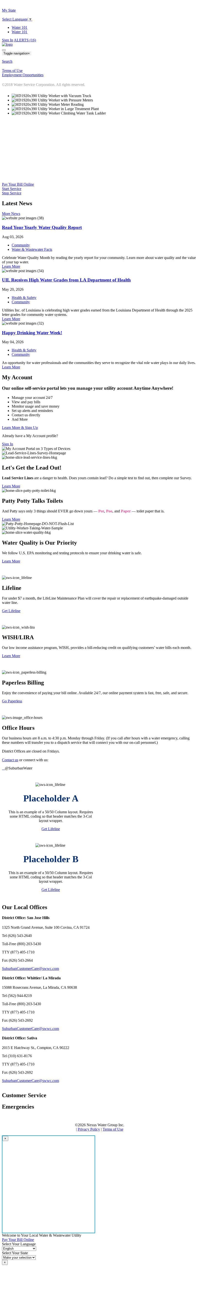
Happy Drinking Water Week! (32, 332)
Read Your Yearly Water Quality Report (42, 227)
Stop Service (11, 193)
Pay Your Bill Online (18, 184)
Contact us (10, 760)
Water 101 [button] (19, 32)
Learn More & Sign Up (20, 428)
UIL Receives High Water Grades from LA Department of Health (66, 279)
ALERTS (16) (25, 40)
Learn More (11, 266)
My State (9, 10)
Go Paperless (12, 701)
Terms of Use (113, 1129)
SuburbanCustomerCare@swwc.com (30, 968)
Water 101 (19, 27)
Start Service (11, 189)
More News (11, 214)
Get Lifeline (11, 611)
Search (7, 61)
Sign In (7, 40)
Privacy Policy (89, 1129)
